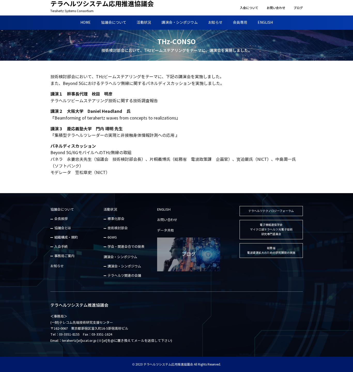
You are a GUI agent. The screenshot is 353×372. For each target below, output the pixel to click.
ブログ (298, 8)
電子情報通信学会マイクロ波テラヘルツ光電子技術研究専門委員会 (271, 229)
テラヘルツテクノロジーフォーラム (271, 211)
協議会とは (62, 228)
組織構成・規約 (66, 237)
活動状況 (144, 22)
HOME (85, 22)
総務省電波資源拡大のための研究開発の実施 (271, 250)
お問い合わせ (276, 8)
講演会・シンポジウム (180, 22)
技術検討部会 (118, 228)
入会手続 (61, 247)
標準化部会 (116, 219)
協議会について (113, 22)
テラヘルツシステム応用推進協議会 (102, 6)
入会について (249, 8)
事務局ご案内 (64, 256)
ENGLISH (265, 22)
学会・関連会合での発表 (126, 247)
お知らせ (215, 22)
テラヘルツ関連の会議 (124, 276)
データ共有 (165, 230)
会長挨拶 (61, 219)
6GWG (112, 237)
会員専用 (240, 22)
